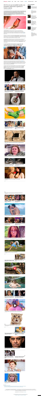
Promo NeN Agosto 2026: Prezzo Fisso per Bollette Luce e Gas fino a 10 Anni (34, 7)
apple (4, 385)
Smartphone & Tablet (31, 1)
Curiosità (25, 1)
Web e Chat (21, 1)
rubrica (9, 385)
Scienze (36, 1)
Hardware (9, 1)
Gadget (18, 1)
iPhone (8, 385)
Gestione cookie (39, 395)
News (12, 1)
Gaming (15, 1)
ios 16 (6, 385)
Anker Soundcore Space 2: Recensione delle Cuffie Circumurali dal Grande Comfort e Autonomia (34, 29)
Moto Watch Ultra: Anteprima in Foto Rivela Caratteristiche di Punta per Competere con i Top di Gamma (34, 34)
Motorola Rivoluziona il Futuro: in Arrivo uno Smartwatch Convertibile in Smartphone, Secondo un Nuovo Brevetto (34, 17)
